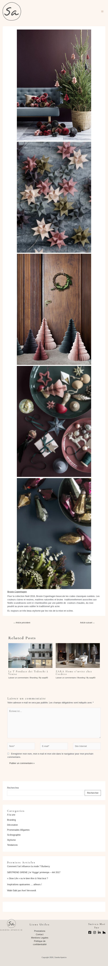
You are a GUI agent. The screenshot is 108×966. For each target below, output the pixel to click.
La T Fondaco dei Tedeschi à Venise (28, 673)
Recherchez (13, 788)
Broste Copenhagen (17, 592)
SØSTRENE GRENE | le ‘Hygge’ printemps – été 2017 (33, 872)
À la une (11, 815)
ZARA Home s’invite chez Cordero (74, 673)
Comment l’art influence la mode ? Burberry (28, 866)
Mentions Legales (39, 937)
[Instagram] (94, 932)
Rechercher (93, 793)
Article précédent (21, 622)
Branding (34, 678)
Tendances (12, 845)
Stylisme (11, 840)
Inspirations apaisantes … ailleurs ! (24, 884)
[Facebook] (89, 932)
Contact (39, 934)
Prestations (39, 931)
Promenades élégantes (18, 830)
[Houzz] (104, 932)
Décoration (12, 825)
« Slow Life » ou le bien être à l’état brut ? (27, 878)
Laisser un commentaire (18, 678)
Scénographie (14, 835)
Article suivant (87, 622)
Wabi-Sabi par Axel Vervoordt (21, 890)
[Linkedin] (99, 932)
